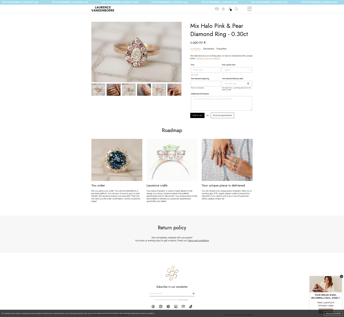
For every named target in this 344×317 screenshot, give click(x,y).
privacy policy (183, 299)
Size (192, 65)
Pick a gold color (228, 65)
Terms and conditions (198, 240)
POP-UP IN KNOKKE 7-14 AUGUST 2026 (60, 2)
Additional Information (200, 94)
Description (208, 48)
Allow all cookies (333, 313)
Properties (221, 48)
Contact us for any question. (208, 58)
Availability (195, 48)
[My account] (223, 8)
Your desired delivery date (232, 79)
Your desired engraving (200, 79)
